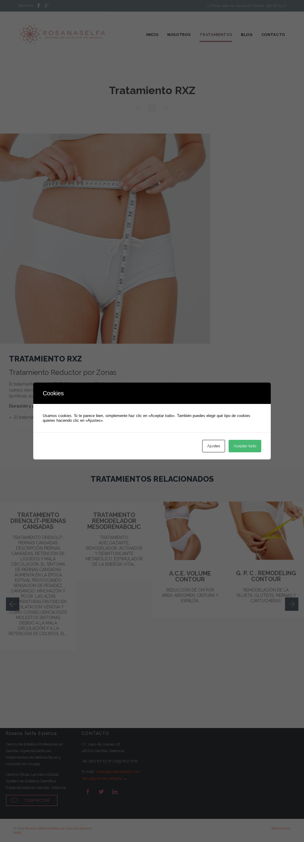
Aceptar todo (245, 446)
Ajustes (213, 446)
